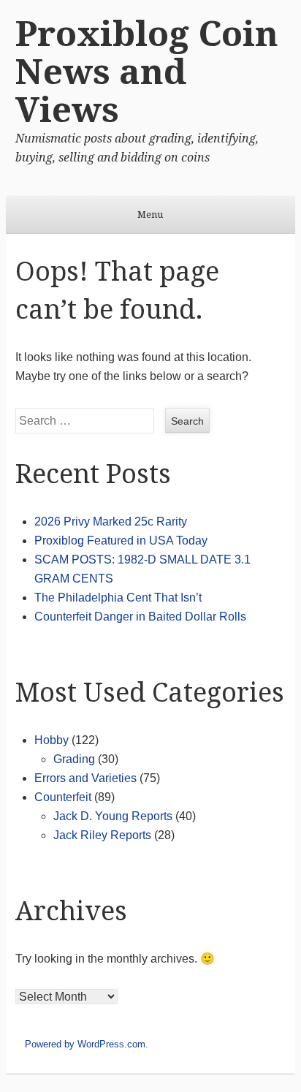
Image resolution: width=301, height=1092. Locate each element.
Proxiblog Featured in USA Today (120, 540)
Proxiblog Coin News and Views (146, 72)
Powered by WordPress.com (85, 1044)
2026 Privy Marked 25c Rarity (110, 521)
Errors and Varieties (85, 778)
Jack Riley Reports (102, 835)
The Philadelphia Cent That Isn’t (118, 597)
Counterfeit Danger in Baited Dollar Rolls (140, 616)
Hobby (51, 740)
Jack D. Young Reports (112, 816)
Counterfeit (62, 797)
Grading (74, 759)
